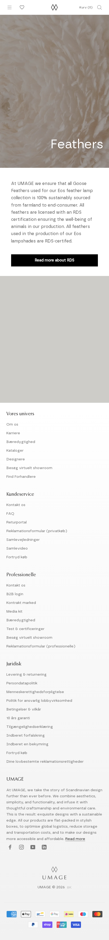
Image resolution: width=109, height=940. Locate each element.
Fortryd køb (16, 557)
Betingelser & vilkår (23, 709)
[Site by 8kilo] (69, 888)
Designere (15, 459)
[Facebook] (9, 847)
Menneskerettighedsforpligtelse (35, 692)
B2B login (14, 594)
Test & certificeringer (25, 629)
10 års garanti (18, 718)
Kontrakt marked (21, 603)
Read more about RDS (54, 260)
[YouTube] (32, 847)
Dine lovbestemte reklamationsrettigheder (45, 762)
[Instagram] (21, 847)
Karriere (13, 433)
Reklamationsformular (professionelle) (40, 646)
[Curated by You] (21, 7)
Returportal (16, 522)
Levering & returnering (26, 674)
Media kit (14, 611)
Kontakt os (15, 505)
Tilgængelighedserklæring (29, 727)
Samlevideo (17, 548)
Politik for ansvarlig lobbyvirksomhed (39, 701)
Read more (75, 839)
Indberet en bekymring (27, 744)
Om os (12, 424)
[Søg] (99, 7)
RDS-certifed (58, 241)
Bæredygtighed (20, 442)
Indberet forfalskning (25, 735)
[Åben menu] (9, 7)
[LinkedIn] (43, 847)
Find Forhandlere (21, 477)
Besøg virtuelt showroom (29, 468)
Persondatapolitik (21, 683)
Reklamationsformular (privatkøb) (36, 531)
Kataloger (15, 450)
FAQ (10, 514)
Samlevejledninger (23, 540)
